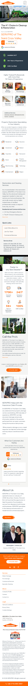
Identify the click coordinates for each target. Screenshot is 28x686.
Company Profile (6, 591)
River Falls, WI (14, 243)
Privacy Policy (6, 607)
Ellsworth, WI (7, 249)
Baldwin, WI (15, 245)
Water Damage (6, 576)
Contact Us (5, 597)
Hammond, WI (7, 250)
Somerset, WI (20, 247)
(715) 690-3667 (13, 370)
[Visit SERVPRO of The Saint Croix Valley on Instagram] (14, 567)
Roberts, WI (15, 249)
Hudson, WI (7, 243)
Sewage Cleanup (9, 114)
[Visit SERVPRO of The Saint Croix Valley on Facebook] (18, 567)
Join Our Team (8, 231)
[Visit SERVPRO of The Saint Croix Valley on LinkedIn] (10, 567)
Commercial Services (10, 235)
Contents (11, 116)
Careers (4, 594)
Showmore (5, 217)
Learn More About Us (11, 228)
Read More (8, 517)
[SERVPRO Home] (8, 3)
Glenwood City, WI (11, 247)
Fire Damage (6, 578)
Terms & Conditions (7, 604)
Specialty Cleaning (7, 584)
